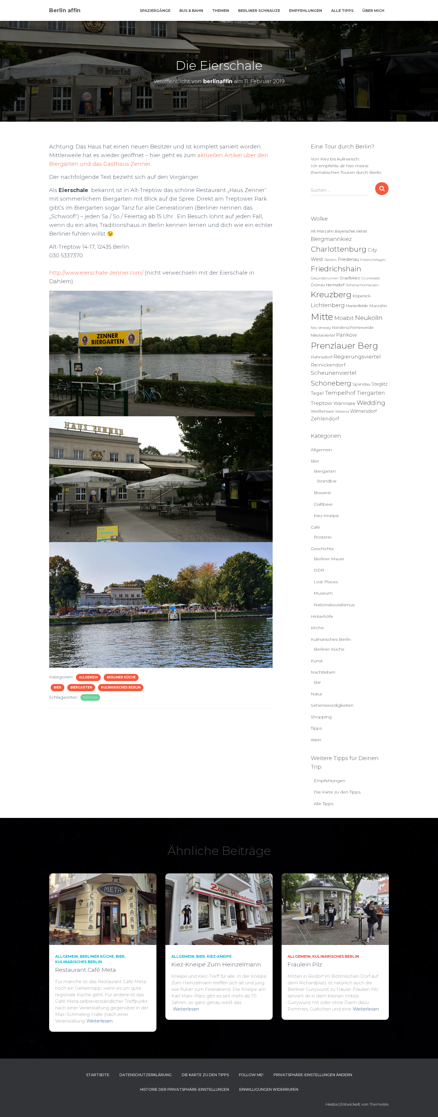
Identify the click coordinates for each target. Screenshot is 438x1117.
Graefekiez (350, 278)
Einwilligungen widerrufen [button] (268, 1089)
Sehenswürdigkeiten (332, 705)
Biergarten (81, 687)
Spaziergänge (155, 10)
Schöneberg (331, 383)
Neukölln (369, 317)
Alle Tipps (342, 10)
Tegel (317, 393)
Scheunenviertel (333, 372)
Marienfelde (357, 306)
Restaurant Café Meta (85, 969)
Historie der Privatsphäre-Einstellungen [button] (184, 1089)
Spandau (361, 384)
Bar (317, 682)
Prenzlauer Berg (344, 346)
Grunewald (370, 278)
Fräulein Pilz (305, 964)
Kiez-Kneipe (326, 515)
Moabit (344, 318)
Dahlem (330, 260)
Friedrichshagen (373, 260)
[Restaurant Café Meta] (102, 908)
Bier (57, 687)
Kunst (317, 660)
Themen (220, 10)
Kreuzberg (331, 294)
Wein (316, 739)
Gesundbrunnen (324, 278)
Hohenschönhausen (362, 285)
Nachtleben (323, 672)
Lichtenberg (328, 305)
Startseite (97, 1075)
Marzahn (378, 305)
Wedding (371, 402)
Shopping (321, 717)
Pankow (346, 335)
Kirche (317, 627)
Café (315, 527)
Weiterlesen (99, 1021)
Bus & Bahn (191, 10)
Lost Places (326, 581)
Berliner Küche (121, 677)
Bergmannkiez (331, 239)
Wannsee (344, 403)
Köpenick (361, 296)
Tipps (316, 728)
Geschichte (322, 548)
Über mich (373, 10)
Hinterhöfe (322, 616)
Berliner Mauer (329, 558)
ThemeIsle (379, 1104)
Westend (342, 412)
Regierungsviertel (357, 356)
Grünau (318, 285)
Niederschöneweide (353, 327)
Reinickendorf (328, 365)
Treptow (90, 698)
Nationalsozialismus (334, 604)
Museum (323, 593)
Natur (316, 694)
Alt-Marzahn (322, 231)
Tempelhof (340, 392)
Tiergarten (371, 393)
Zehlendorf (325, 419)
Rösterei (322, 537)
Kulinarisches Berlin (120, 687)
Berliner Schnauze (259, 10)
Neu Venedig (321, 328)
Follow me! (251, 1075)
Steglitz (380, 384)
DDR (319, 570)
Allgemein (88, 677)
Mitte (322, 317)
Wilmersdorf (363, 411)
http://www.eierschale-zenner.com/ (96, 273)
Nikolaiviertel (323, 335)
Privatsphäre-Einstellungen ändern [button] (313, 1075)
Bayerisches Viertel (351, 231)
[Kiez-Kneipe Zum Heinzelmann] (219, 908)
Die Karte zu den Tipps (337, 792)
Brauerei (322, 492)
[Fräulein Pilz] (335, 908)
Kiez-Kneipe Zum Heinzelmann (216, 964)
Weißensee (322, 411)
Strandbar (327, 481)
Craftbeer (323, 504)
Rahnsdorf (321, 357)
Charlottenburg (338, 249)
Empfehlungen (305, 10)
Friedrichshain (336, 268)
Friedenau (348, 259)
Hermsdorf (335, 285)
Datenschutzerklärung (145, 1075)
